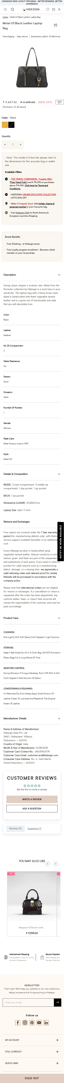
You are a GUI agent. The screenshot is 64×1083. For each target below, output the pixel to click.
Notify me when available (61, 541)
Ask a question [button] (32, 809)
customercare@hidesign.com (43, 755)
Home (5, 17)
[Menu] (5, 9)
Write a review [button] (31, 799)
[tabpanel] (32, 69)
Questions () (34, 828)
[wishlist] (47, 9)
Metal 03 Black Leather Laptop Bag (25, 17)
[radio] (5, 125)
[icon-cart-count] (53, 9)
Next (56, 864)
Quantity (6, 136)
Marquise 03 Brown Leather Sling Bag (37, 928)
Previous (48, 864)
